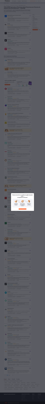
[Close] (33, 194)
